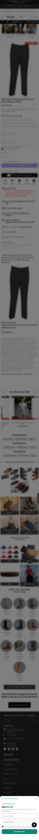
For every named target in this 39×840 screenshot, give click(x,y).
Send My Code (19, 832)
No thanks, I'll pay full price (19, 836)
